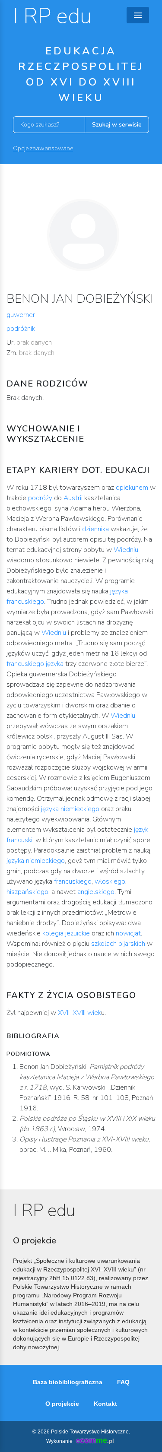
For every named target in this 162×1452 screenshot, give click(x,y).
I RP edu (52, 16)
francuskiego (73, 881)
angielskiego (95, 892)
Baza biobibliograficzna (67, 1382)
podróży (40, 498)
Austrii (73, 498)
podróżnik (20, 328)
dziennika (95, 529)
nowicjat (128, 933)
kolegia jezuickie (66, 933)
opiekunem (132, 487)
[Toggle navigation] (138, 15)
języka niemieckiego (70, 809)
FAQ (123, 1382)
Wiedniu (126, 550)
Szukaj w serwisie (117, 124)
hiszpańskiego (27, 892)
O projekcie (62, 1403)
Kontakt (105, 1403)
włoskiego (110, 881)
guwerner (20, 315)
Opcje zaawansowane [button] (43, 148)
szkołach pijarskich (117, 943)
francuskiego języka (35, 664)
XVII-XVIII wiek (79, 1013)
